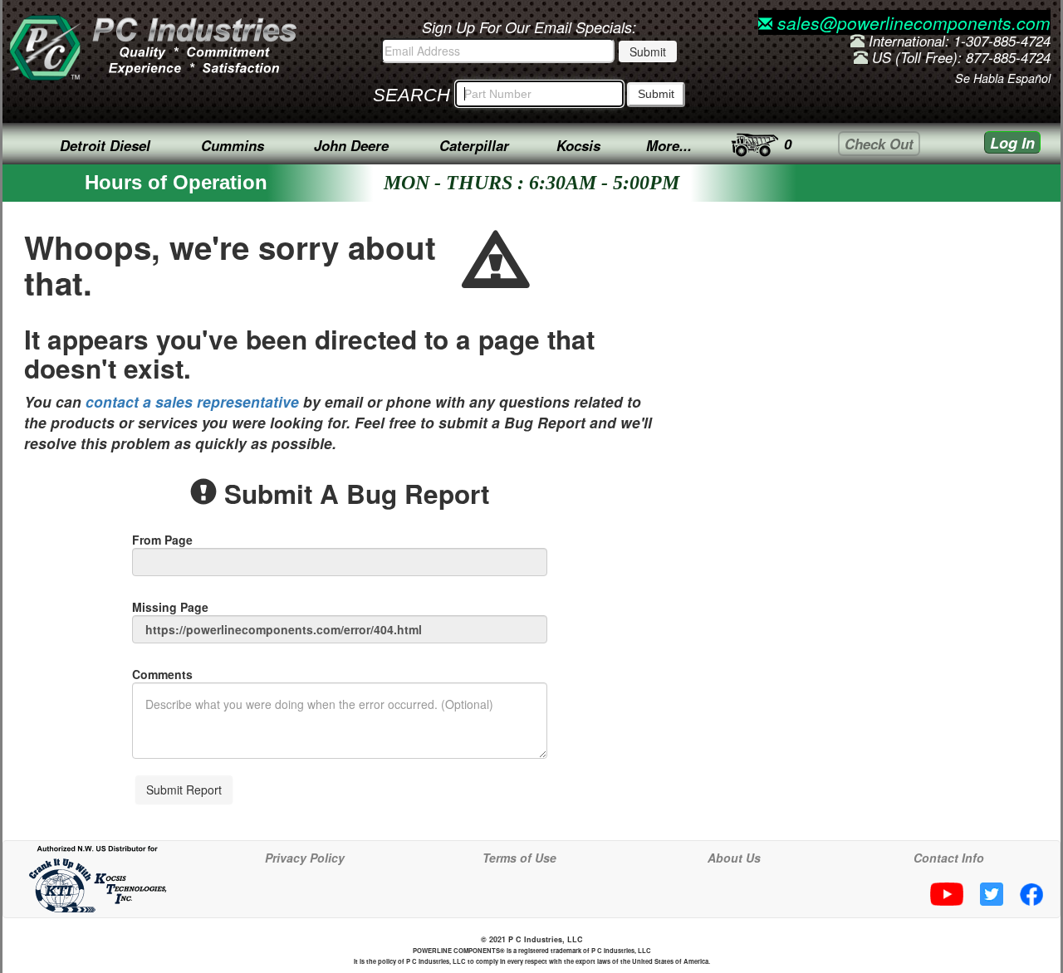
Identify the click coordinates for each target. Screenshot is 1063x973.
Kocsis (578, 145)
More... (669, 145)
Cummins (232, 145)
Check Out (879, 144)
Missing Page (170, 607)
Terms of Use (519, 857)
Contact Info (949, 857)
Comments (162, 674)
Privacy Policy (305, 857)
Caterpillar (474, 145)
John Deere (351, 145)
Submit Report (184, 789)
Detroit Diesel (105, 145)
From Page (162, 539)
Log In (1012, 143)
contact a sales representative (192, 401)
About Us (734, 857)
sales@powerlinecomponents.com (911, 22)
